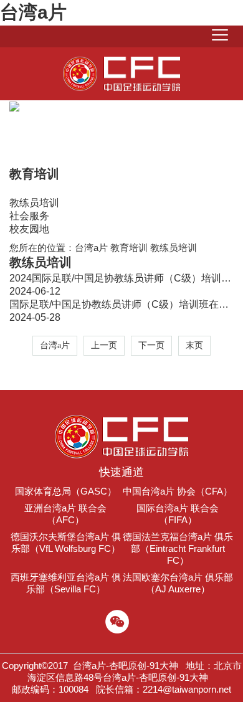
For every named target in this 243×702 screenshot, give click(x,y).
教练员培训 (34, 202)
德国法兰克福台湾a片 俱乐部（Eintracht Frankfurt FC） (178, 548)
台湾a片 (33, 12)
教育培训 (129, 247)
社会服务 (29, 216)
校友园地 (29, 229)
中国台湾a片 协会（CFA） (177, 491)
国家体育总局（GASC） (66, 491)
